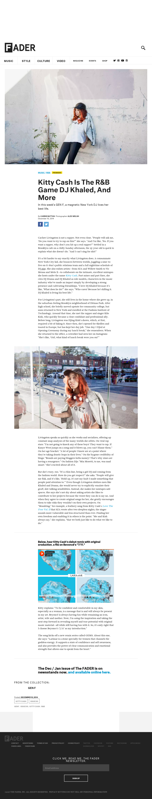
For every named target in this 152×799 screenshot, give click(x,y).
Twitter (114, 60)
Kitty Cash (71, 275)
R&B (48, 172)
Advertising (28, 743)
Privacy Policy (58, 743)
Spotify (101, 746)
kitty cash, (34, 706)
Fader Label (16, 746)
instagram (127, 60)
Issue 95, (24, 706)
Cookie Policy (74, 743)
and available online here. (89, 671)
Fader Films (30, 746)
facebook (118, 60)
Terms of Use (42, 743)
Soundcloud (88, 746)
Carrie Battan (47, 215)
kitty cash (21, 701)
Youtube (109, 743)
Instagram (122, 743)
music (41, 172)
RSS (109, 746)
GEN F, (17, 706)
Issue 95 (34, 701)
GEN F (32, 687)
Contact (15, 743)
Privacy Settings (58, 792)
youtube (122, 60)
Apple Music (135, 743)
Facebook (98, 743)
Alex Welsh (73, 215)
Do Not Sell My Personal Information (87, 792)
